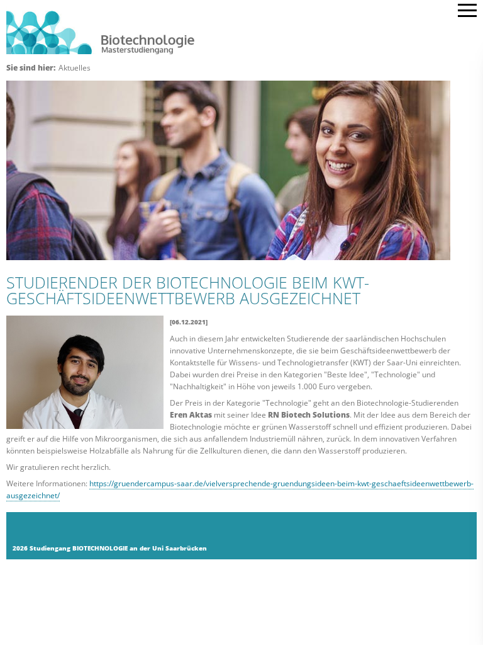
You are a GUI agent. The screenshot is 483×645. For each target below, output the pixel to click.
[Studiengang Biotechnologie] (225, 31)
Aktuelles (74, 67)
